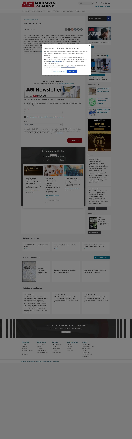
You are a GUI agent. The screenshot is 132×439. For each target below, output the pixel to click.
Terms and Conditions (55, 61)
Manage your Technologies (59, 71)
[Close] (89, 45)
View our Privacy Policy (68, 67)
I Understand (72, 71)
